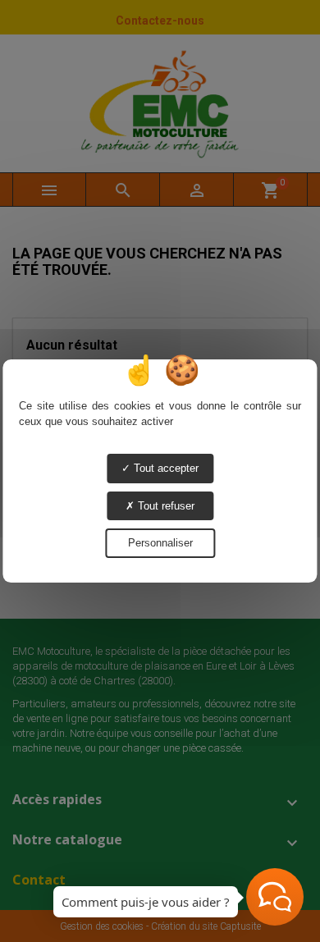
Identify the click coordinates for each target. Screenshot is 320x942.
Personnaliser (160, 543)
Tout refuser (164, 506)
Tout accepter (164, 468)
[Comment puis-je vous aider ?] (275, 897)
